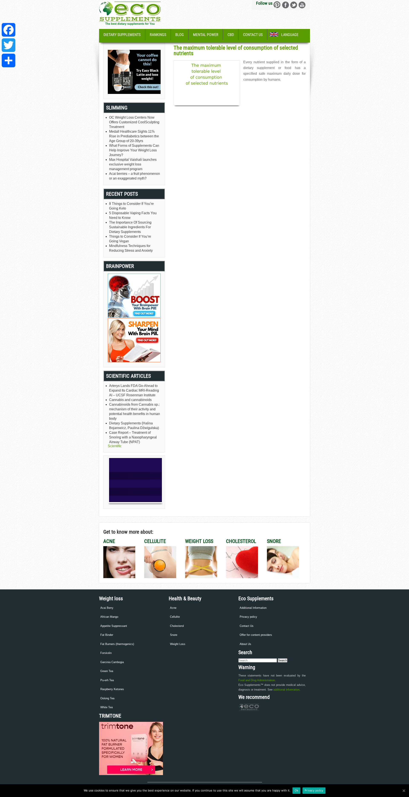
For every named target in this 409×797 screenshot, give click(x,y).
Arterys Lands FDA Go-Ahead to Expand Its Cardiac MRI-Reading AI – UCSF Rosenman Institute (134, 390)
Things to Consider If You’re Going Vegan (130, 239)
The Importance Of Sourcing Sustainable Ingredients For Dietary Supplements (130, 227)
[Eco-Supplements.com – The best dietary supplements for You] (130, 20)
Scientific (115, 446)
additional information (286, 689)
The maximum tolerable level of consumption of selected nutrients (236, 50)
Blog (179, 34)
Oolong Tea (107, 698)
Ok (296, 790)
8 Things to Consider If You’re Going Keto (131, 206)
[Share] (8, 60)
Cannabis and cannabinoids (130, 400)
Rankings (158, 34)
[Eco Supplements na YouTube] (302, 5)
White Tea (106, 707)
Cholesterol (177, 626)
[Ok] (404, 790)
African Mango (109, 616)
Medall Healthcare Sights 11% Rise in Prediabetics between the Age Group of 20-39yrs (134, 136)
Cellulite (175, 616)
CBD (231, 34)
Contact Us (253, 34)
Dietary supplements (122, 34)
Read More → (251, 89)
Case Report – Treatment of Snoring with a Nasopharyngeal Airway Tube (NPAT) (133, 437)
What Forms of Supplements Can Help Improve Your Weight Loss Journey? (134, 150)
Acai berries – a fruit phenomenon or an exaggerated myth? (134, 176)
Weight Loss (177, 644)
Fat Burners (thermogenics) (117, 644)
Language (289, 34)
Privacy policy (248, 616)
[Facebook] (8, 29)
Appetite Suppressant (113, 626)
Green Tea (106, 671)
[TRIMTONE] (131, 774)
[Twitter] (8, 45)
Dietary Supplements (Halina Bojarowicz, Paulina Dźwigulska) (134, 425)
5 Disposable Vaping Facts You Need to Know (133, 215)
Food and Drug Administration (256, 680)
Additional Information (253, 607)
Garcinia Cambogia (112, 662)
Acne (173, 607)
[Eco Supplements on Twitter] (293, 5)
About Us (245, 644)
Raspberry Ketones (112, 689)
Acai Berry (106, 607)
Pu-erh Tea (107, 680)
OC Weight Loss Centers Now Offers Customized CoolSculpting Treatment (134, 122)
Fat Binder (106, 634)
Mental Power (205, 34)
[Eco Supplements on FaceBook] (277, 5)
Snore (173, 634)
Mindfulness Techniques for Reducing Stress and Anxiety (131, 248)
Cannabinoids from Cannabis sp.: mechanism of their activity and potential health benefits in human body (134, 411)
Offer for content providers (256, 634)
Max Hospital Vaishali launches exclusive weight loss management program (133, 164)
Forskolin (106, 653)
